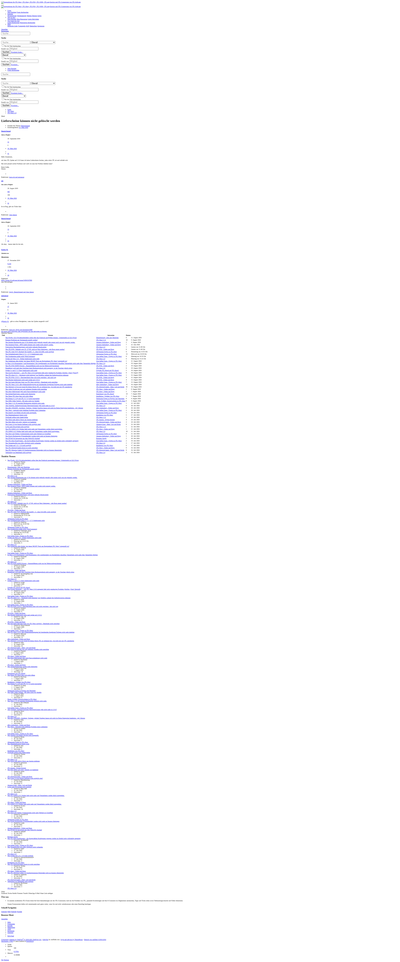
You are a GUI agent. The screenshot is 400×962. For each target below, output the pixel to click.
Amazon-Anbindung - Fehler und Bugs (108, 342)
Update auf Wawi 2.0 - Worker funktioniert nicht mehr (22, 359)
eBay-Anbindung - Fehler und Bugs (107, 384)
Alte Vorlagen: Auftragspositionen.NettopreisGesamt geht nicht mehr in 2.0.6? (30, 405)
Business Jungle (101, 438)
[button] (2, 5)
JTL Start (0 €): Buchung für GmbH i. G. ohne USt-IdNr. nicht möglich (29, 352)
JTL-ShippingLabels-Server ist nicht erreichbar (21, 448)
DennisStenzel (25, 126)
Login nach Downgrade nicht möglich (17, 427)
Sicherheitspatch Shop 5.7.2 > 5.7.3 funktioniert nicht (24, 354)
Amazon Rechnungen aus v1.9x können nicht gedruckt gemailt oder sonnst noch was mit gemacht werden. (40, 342)
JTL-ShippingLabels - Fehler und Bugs (108, 422)
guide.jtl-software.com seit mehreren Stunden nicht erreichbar (26, 389)
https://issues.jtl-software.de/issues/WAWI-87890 (16, 280)
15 (8, 142)
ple (2, 181)
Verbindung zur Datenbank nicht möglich (18, 452)
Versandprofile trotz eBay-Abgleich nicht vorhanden (23, 443)
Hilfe (9, 911)
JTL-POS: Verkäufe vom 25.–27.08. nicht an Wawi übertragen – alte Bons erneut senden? (35, 349)
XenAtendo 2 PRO (7, 941)
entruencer (4, 296)
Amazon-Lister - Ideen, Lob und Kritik (108, 424)
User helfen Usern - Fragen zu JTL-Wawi (109, 356)
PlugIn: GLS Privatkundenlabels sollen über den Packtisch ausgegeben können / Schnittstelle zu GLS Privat (41, 337)
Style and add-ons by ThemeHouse (72, 939)
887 (9, 192)
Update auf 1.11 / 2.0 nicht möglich (18, 445)
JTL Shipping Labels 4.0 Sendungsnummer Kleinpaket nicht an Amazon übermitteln (33, 450)
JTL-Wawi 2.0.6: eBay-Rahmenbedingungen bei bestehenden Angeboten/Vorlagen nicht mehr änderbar (38, 384)
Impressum (11, 931)
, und (21, 292)
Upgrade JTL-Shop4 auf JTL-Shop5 (107, 370)
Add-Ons (45, 939)
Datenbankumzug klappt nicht (16, 415)
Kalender (14, 911)
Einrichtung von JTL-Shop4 (105, 394)
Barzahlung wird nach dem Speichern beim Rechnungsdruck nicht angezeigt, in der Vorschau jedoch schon (38, 368)
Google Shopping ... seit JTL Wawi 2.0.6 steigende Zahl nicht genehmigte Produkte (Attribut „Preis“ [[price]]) (41, 373)
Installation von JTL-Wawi (104, 415)
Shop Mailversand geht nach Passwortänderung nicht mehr (25, 391)
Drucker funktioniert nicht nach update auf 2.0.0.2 (22, 380)
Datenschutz (11, 927)
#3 (8, 241)
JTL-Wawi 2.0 (100, 347)
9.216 (9, 264)
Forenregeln (11, 924)
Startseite (4, 911)
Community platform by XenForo (21, 939)
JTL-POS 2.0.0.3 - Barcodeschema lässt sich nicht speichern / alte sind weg (30, 377)
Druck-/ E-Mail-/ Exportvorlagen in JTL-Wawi (110, 401)
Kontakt (19, 911)
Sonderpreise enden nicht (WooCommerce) (20, 356)
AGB (9, 929)
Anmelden (4, 919)
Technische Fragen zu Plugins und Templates (110, 398)
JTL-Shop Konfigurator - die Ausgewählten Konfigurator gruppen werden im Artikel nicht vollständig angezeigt (41, 441)
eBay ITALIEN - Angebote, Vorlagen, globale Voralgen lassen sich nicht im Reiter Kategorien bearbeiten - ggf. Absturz (44, 408)
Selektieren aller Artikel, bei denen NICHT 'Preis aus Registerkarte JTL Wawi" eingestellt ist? (36, 361)
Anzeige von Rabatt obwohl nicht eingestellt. (21, 412)
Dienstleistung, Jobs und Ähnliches (107, 337)
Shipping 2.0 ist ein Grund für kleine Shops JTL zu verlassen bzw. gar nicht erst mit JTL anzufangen (38, 387)
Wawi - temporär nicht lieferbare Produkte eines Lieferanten (25, 410)
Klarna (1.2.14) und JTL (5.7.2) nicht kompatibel (22, 398)
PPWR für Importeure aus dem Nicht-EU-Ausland (22, 438)
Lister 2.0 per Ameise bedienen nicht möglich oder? (23, 424)
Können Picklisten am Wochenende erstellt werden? (21, 340)
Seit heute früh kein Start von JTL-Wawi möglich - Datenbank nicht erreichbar (31, 382)
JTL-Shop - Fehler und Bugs (105, 391)
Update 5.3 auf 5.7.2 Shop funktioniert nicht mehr (21, 370)
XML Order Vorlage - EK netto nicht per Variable (22, 401)
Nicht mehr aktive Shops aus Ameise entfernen (21, 420)
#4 (8, 275)
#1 (8, 153)
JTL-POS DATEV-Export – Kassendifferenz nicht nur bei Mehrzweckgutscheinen (32, 366)
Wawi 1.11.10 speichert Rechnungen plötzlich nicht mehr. (25, 403)
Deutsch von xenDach (95, 939)
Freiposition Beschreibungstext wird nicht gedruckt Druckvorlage (25, 347)
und (16, 177)
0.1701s (16, 951)
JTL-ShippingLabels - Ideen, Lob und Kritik (110, 387)
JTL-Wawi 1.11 (101, 340)
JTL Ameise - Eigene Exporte (105, 420)
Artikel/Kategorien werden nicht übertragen (20, 394)
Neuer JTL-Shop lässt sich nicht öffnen (19, 396)
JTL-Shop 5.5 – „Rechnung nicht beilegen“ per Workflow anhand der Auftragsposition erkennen (36, 375)
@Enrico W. (5, 321)
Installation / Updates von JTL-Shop (107, 396)
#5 (8, 318)
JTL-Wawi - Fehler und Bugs (105, 389)
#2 (8, 203)
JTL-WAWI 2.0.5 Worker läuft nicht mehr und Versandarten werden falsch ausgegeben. (33, 429)
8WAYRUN (30, 941)
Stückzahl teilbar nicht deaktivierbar (16, 417)
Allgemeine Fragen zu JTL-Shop (106, 352)
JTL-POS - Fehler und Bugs (105, 349)
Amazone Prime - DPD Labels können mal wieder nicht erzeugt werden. (29, 345)
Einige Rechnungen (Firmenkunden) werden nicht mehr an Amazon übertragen (31, 436)
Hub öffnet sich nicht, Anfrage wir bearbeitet (20, 422)
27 (8, 306)
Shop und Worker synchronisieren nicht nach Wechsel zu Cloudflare (28, 434)
